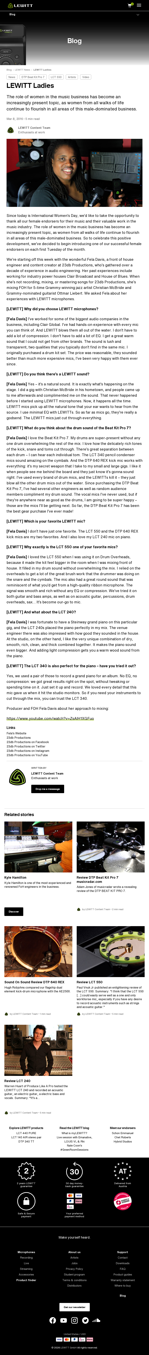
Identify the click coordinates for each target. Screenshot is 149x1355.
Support (122, 1252)
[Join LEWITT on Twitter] (85, 1321)
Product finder (26, 1280)
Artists (72, 77)
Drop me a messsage (48, 789)
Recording (26, 1257)
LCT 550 (56, 77)
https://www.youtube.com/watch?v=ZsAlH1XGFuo (50, 718)
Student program (74, 1274)
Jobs (74, 1263)
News (12, 77)
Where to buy (122, 1285)
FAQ (123, 1269)
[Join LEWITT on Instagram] (74, 1321)
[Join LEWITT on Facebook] (52, 1321)
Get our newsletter (74, 1307)
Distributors (74, 1285)
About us (74, 1252)
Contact (123, 1257)
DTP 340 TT (26, 1141)
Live (26, 1263)
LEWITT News (22, 70)
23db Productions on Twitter (26, 746)
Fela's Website (16, 733)
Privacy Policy (74, 1269)
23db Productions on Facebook (28, 742)
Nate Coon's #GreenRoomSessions (74, 1148)
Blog (12, 14)
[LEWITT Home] (20, 7)
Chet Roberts (122, 1137)
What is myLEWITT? (74, 1133)
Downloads (123, 1263)
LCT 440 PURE (26, 1133)
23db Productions (19, 737)
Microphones (26, 1252)
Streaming (26, 1269)
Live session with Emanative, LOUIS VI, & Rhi (74, 1139)
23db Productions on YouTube (27, 755)
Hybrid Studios (123, 1141)
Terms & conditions (74, 1280)
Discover (14, 911)
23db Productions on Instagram (28, 751)
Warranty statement (123, 1280)
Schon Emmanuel (122, 1133)
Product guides (122, 1274)
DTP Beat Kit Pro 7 (33, 77)
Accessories (26, 1274)
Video (85, 77)
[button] (129, 5)
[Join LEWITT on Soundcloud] (96, 1321)
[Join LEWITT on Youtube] (63, 1321)
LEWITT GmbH (69, 1347)
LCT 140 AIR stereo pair (26, 1137)
